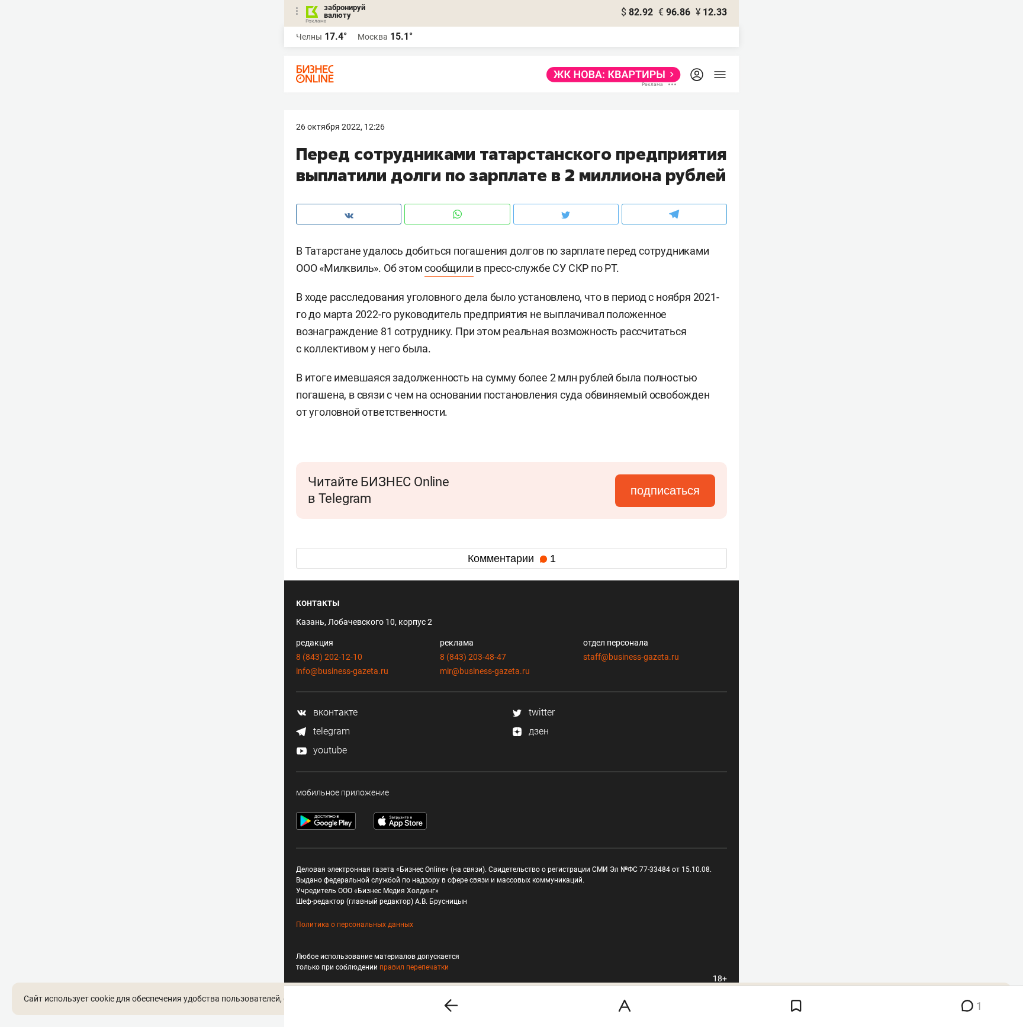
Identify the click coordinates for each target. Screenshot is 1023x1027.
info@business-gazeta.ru (342, 671)
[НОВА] (610, 74)
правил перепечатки (414, 967)
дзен (537, 731)
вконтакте (334, 712)
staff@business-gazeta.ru (631, 657)
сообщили (448, 268)
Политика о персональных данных (354, 924)
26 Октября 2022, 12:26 (340, 126)
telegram (330, 731)
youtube (329, 750)
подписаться (665, 490)
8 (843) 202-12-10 (329, 657)
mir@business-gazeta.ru (485, 671)
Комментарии (512, 558)
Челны (309, 36)
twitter (540, 712)
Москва (373, 36)
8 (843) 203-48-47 (473, 657)
